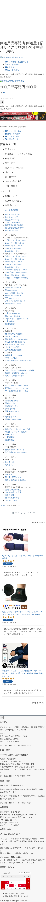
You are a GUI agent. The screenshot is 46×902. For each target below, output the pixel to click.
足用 (16, 388)
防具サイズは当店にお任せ (16, 480)
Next (42, 117)
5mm (14, 243)
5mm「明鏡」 (16, 272)
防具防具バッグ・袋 (19, 370)
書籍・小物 (14, 450)
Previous (3, 117)
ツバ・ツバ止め (11, 336)
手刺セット (16, 278)
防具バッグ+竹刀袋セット (15, 376)
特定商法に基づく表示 (14, 225)
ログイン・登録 (13, 136)
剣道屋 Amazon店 (12, 220)
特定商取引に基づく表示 (15, 893)
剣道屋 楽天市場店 (12, 214)
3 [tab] (24, 122)
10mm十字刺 (16, 270)
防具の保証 (9, 495)
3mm (12, 251)
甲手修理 (13, 303)
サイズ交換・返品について (17, 62)
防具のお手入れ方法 (13, 492)
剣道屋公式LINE (11, 230)
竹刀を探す (13, 334)
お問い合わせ (12, 139)
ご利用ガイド (12, 745)
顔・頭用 (16, 385)
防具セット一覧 (15, 256)
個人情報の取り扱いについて (16, 896)
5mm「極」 (15, 275)
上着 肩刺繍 (10, 321)
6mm (13, 246)
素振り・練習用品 (18, 361)
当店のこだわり (11, 500)
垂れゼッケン (17, 429)
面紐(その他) (10, 403)
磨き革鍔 (16, 339)
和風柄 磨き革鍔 (16, 342)
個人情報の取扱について (15, 228)
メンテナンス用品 (15, 301)
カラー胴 (14, 293)
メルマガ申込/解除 (12, 222)
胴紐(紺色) (11, 406)
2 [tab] (22, 122)
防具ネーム (9, 465)
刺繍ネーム (16, 432)
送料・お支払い (13, 65)
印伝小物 (16, 452)
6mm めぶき (13, 248)
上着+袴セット (17, 319)
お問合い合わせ (6, 829)
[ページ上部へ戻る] (2, 717)
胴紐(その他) (10, 409)
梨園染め (13, 419)
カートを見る (13, 70)
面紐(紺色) (11, 401)
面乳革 (12, 411)
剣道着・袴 (9, 462)
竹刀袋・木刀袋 (16, 373)
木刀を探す (13, 355)
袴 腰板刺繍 (10, 324)
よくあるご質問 (11, 210)
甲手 (12, 298)
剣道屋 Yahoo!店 (11, 217)
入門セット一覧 (15, 240)
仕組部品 (14, 344)
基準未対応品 (14, 350)
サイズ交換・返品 (14, 131)
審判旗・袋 (9, 434)
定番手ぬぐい (10, 417)
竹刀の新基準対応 (12, 498)
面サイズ (8, 475)
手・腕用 (16, 391)
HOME (3, 505)
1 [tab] (20, 122)
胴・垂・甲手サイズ (13, 477)
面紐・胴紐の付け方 (13, 490)
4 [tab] (25, 122)
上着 (12, 313)
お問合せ (10, 67)
